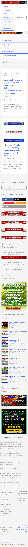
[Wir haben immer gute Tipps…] (14, 400)
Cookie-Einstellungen (5, 542)
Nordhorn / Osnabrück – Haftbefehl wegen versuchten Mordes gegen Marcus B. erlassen (13, 150)
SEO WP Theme (20, 529)
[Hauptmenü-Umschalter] (26, 32)
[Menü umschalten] (10, 6)
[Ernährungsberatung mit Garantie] (14, 421)
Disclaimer (19, 527)
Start (20, 525)
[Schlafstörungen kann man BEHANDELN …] (14, 296)
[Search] (26, 17)
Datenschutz (24, 525)
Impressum (25, 527)
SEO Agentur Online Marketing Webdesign (23, 532)
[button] (8, 199)
